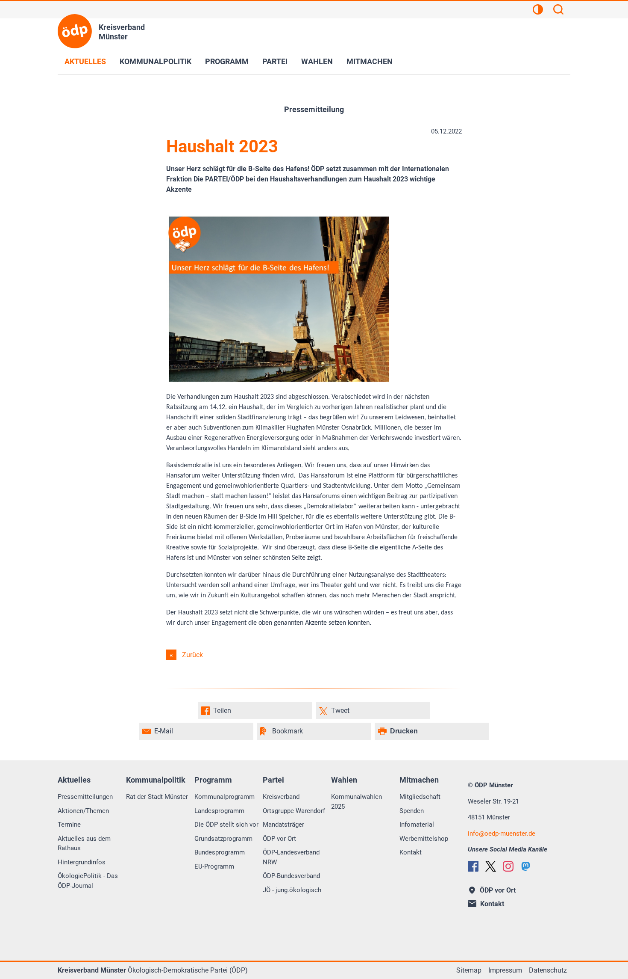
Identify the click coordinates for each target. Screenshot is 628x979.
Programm (227, 61)
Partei (275, 61)
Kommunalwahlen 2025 (356, 801)
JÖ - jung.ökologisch (292, 890)
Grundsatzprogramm (223, 839)
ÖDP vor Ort (279, 839)
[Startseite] (75, 31)
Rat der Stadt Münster (157, 797)
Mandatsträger (283, 824)
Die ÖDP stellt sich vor (226, 824)
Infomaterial (416, 824)
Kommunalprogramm (224, 797)
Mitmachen (369, 61)
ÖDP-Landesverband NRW (291, 857)
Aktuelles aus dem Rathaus (84, 843)
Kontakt (410, 852)
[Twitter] (490, 866)
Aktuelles (85, 61)
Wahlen (317, 61)
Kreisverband (281, 797)
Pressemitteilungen (85, 797)
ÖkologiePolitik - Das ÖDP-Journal (88, 881)
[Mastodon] (525, 866)
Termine (69, 824)
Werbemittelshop (423, 839)
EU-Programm (214, 866)
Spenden (411, 811)
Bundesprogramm (219, 852)
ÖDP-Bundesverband (291, 876)
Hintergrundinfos (82, 862)
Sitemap (468, 970)
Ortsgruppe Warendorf (294, 811)
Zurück (192, 655)
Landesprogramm (219, 811)
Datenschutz (548, 970)
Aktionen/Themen (83, 811)
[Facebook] (473, 866)
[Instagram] (508, 866)
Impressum (505, 970)
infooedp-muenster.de (501, 833)
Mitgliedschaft (419, 797)
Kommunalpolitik (155, 61)
